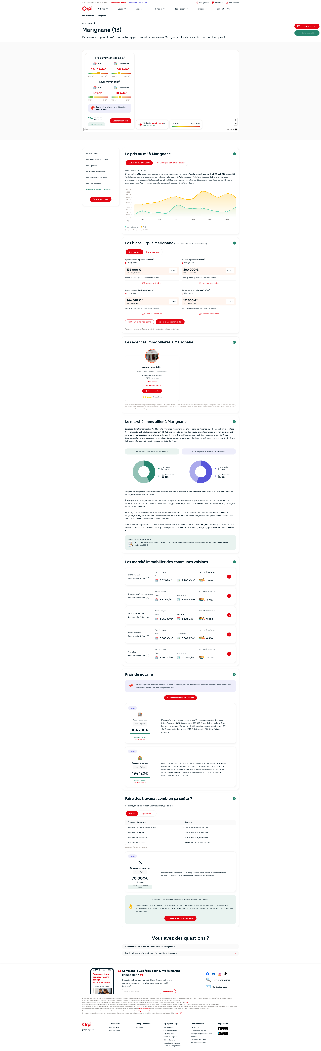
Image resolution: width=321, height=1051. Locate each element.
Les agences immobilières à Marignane (159, 342)
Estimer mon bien (120, 121)
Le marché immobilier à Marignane (156, 421)
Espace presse (169, 1034)
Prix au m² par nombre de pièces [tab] (170, 163)
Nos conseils (114, 1027)
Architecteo (143, 847)
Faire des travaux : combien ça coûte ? (158, 798)
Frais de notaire (139, 674)
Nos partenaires (143, 1024)
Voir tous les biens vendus (170, 322)
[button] (180, 946)
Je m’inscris (168, 991)
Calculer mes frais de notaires (180, 698)
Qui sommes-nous (170, 1030)
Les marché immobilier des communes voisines (166, 562)
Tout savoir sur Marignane (139, 322)
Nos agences (168, 1027)
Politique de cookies (198, 1039)
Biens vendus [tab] (134, 252)
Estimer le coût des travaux (98, 190)
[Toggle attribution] (235, 129)
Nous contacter (153, 391)
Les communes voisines (96, 178)
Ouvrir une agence (170, 1037)
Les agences (91, 166)
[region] (160, 91)
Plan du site (195, 1027)
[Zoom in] (235, 120)
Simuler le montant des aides (180, 918)
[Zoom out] (235, 123)
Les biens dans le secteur (97, 160)
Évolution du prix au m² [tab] (139, 163)
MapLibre (230, 129)
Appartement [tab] (147, 813)
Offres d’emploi (169, 1040)
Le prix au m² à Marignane (148, 154)
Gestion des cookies (198, 1042)
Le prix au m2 (92, 154)
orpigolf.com (141, 1027)
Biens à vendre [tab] (152, 252)
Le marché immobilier (95, 172)
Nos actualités (114, 1030)
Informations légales (198, 1030)
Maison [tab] (132, 813)
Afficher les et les (154, 124)
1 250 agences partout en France (94, 3)
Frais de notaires (93, 184)
